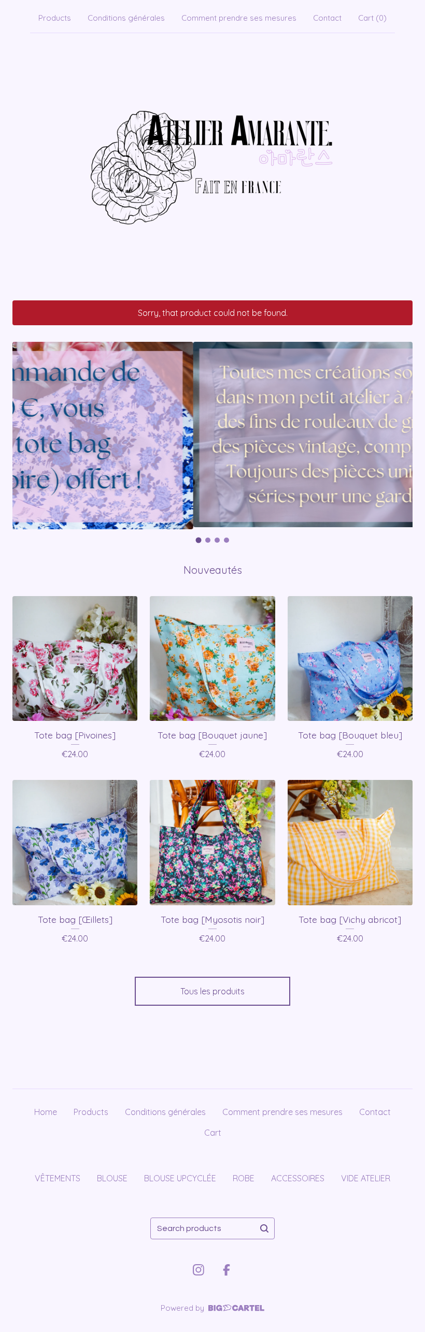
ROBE (243, 1178)
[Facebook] (226, 1270)
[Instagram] (198, 1270)
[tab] (199, 540)
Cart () (372, 18)
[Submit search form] (264, 1228)
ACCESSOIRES (297, 1178)
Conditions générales (126, 18)
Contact (327, 18)
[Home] (212, 164)
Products (54, 18)
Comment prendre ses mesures (238, 18)
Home (45, 1112)
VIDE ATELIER (365, 1178)
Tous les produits (212, 991)
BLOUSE (112, 1178)
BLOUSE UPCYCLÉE (180, 1178)
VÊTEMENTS (57, 1178)
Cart (212, 1132)
